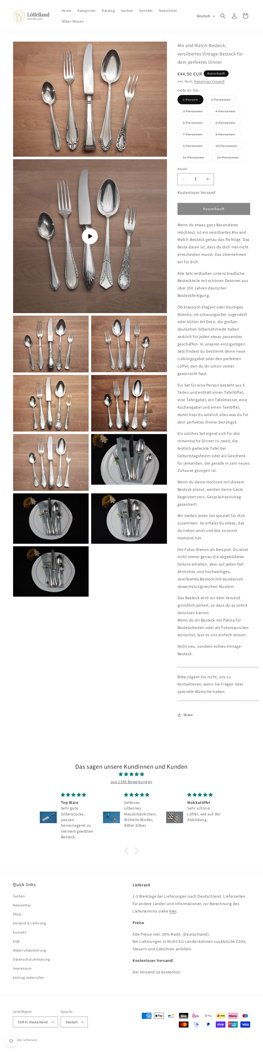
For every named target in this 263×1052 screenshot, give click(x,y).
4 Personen (228, 112)
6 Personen (228, 123)
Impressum (22, 968)
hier (172, 911)
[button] (223, 16)
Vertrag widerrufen (28, 977)
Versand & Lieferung (29, 923)
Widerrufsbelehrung (29, 950)
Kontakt (19, 932)
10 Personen (228, 147)
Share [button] (188, 714)
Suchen (19, 896)
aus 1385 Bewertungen (131, 781)
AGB (16, 941)
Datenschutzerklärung (31, 959)
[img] (131, 774)
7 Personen (195, 135)
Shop (17, 914)
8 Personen (228, 135)
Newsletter (22, 905)
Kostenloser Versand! (209, 81)
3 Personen (195, 112)
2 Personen (223, 100)
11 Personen (196, 158)
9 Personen (195, 147)
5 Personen (195, 123)
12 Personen (230, 158)
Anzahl (182, 169)
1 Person (193, 100)
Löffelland (30, 1040)
